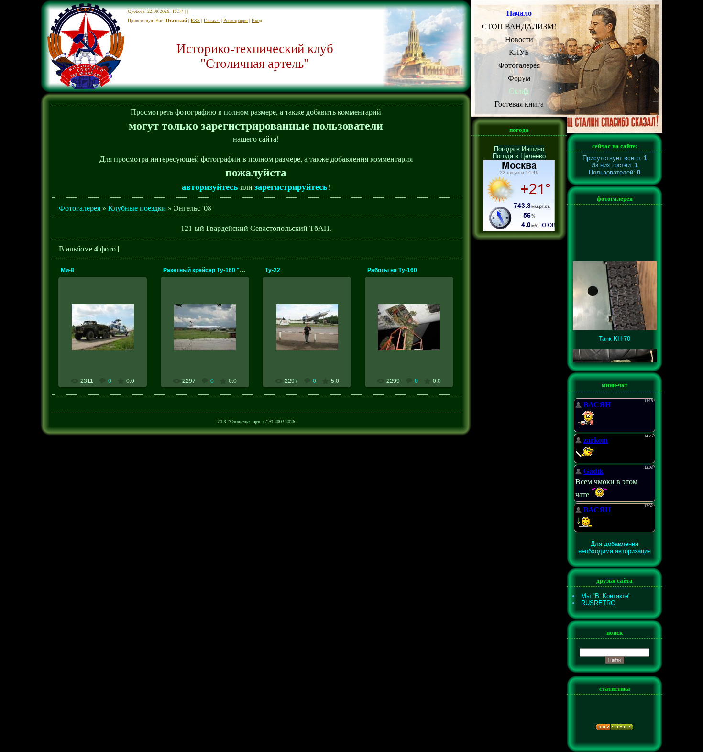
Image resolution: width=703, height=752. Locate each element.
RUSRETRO (598, 603)
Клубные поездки (137, 208)
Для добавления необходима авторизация (614, 547)
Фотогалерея (79, 208)
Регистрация (235, 20)
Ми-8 (67, 270)
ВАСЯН (107, 351)
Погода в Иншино (519, 149)
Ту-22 (272, 270)
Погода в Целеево (519, 156)
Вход (257, 20)
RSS (195, 20)
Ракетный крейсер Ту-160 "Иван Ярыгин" (221, 270)
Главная (212, 20)
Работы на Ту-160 (392, 270)
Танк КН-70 (614, 333)
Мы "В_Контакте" (606, 595)
